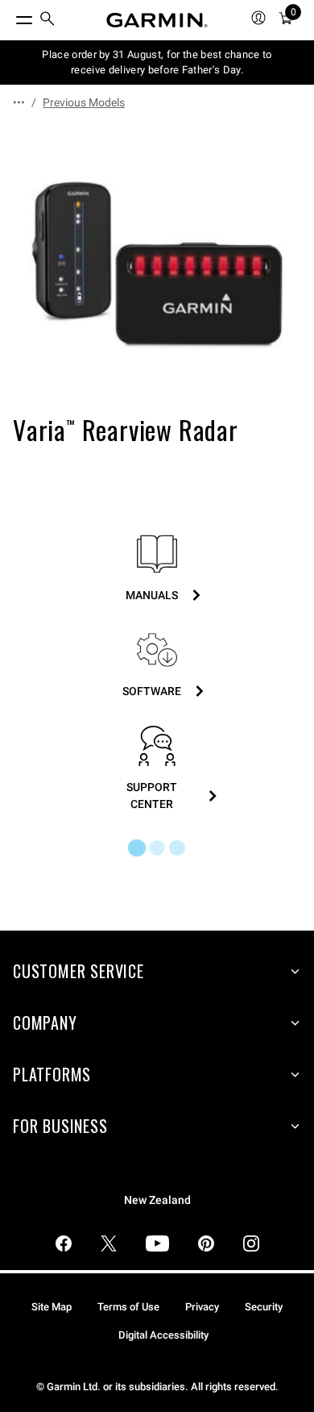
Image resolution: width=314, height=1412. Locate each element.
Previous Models (84, 102)
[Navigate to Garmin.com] (157, 20)
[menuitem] (47, 20)
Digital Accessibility (163, 1335)
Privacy (202, 1307)
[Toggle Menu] (9, 16)
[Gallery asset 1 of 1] (157, 265)
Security (264, 1307)
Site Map (51, 1307)
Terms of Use (128, 1307)
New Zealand (157, 1200)
